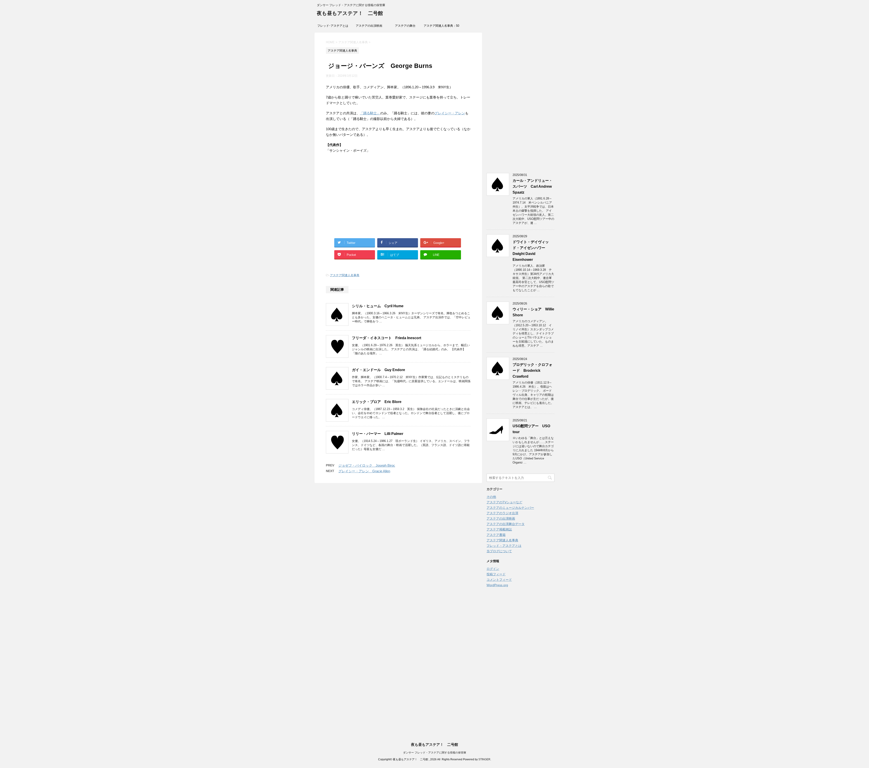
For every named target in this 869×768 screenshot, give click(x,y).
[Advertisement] (398, 201)
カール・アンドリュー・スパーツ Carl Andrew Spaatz (532, 186)
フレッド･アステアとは (332, 25)
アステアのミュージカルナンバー (510, 507)
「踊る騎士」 (370, 113)
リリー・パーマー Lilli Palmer (377, 434)
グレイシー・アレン (449, 113)
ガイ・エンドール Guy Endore (378, 370)
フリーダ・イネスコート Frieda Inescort (386, 338)
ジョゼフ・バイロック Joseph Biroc (366, 465)
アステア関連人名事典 (344, 275)
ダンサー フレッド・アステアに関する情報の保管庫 (434, 752)
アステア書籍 (496, 535)
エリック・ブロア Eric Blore (376, 402)
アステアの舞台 (405, 25)
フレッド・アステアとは (504, 545)
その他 (491, 497)
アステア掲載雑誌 (499, 529)
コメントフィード (499, 579)
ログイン (493, 569)
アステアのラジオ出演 (502, 513)
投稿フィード (496, 574)
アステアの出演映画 (369, 25)
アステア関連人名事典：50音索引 (441, 27)
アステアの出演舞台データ (506, 524)
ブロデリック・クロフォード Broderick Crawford (532, 370)
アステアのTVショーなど (504, 502)
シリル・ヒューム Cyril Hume (377, 306)
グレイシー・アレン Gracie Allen (364, 471)
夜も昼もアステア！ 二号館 (350, 13)
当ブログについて (499, 551)
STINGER (484, 759)
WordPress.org (497, 585)
